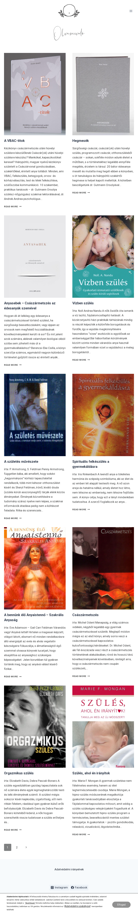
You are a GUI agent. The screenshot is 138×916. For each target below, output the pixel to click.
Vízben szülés (83, 303)
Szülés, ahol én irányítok (91, 773)
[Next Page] (26, 847)
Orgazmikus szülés (19, 773)
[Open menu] (131, 11)
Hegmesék (80, 141)
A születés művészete (21, 462)
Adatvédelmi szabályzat (77, 906)
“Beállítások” (30, 903)
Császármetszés (85, 615)
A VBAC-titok (14, 141)
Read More (13, 206)
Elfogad (121, 904)
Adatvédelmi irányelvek (69, 869)
